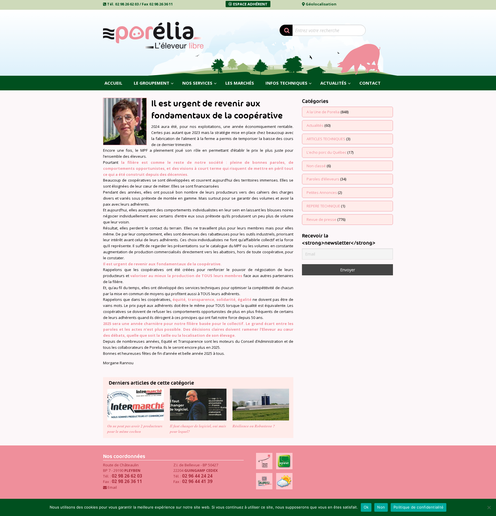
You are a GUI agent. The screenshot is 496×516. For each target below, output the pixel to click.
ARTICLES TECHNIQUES (326, 138)
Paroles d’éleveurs (323, 179)
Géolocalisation (321, 4)
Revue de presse (321, 219)
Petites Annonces (322, 192)
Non (381, 507)
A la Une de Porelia (323, 111)
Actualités (315, 125)
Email (112, 487)
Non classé (316, 165)
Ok (366, 507)
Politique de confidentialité (418, 507)
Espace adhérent (250, 4)
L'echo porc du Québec (326, 152)
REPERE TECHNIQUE (323, 206)
